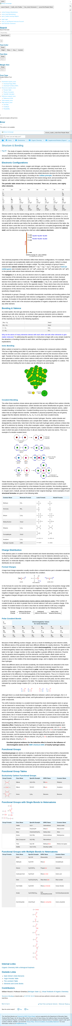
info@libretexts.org (21, 1023)
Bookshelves (21, 140)
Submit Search (5, 35)
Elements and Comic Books (13, 983)
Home (10, 140)
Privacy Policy (30, 1021)
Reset (2, 47)
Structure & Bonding (7, 996)
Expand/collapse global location (69, 140)
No (27, 1009)
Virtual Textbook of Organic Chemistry (55, 992)
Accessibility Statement (52, 1021)
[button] (6, 106)
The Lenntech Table (11, 981)
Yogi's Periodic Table (11, 978)
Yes (21, 1009)
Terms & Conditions (40, 1021)
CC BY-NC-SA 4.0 (29, 996)
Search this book (4, 29)
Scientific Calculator (9, 94)
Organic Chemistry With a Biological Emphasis (18, 967)
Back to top (5, 1004)
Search (4, 136)
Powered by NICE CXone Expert (26, 1016)
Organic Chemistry (36, 140)
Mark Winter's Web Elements (14, 976)
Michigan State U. (34, 992)
